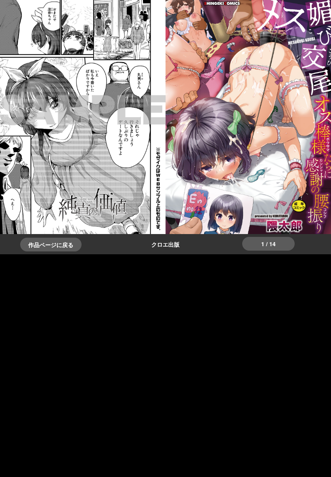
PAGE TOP (316, 455)
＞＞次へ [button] (24, 107)
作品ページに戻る (50, 245)
